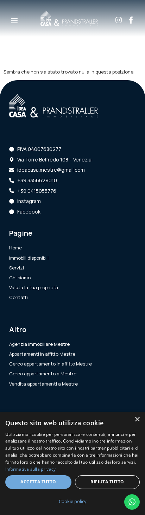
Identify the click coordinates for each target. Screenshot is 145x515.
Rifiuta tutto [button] (107, 482)
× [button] (137, 419)
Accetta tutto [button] (38, 482)
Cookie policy (73, 501)
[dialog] (72, 463)
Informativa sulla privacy (30, 469)
